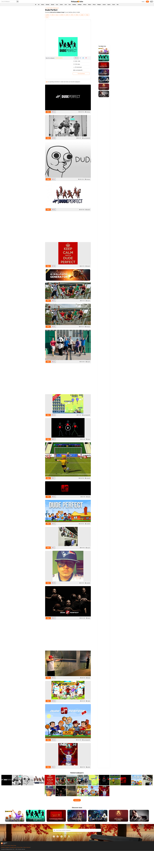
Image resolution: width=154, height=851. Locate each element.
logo (57, 14)
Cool (66, 4)
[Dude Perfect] (125, 780)
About (2, 845)
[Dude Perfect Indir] (93, 780)
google (82, 14)
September (73, 833)
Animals (47, 4)
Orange (77, 833)
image (87, 14)
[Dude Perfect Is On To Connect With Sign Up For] (61, 780)
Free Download (81, 73)
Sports (109, 4)
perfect (47, 14)
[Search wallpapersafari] (54, 830)
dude (53, 14)
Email (15, 845)
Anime (42, 4)
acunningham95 (78, 70)
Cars (57, 4)
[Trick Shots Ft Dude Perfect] (71, 791)
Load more (77, 800)
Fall (80, 833)
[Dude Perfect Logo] (28, 780)
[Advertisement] (68, 28)
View (48, 111)
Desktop (74, 4)
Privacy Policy (20, 847)
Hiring (12, 845)
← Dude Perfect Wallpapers (52, 8)
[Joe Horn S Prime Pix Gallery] (39, 780)
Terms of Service (26, 847)
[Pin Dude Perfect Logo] (104, 780)
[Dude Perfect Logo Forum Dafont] (6, 780)
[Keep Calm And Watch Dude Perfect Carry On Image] (104, 791)
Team (5, 845)
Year (118, 4)
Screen (104, 4)
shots (72, 14)
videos (77, 14)
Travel (113, 4)
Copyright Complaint (5, 847)
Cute (70, 4)
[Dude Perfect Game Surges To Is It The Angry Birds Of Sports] (136, 780)
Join (147, 1)
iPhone (84, 4)
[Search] (17, 1)
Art (38, 4)
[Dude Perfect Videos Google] (17, 780)
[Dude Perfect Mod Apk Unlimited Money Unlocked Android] (82, 791)
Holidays (79, 4)
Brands (52, 4)
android (61, 14)
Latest (143, 1)
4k (35, 4)
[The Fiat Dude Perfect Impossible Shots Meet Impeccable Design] (82, 780)
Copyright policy (13, 847)
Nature (89, 4)
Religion (99, 4)
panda (67, 14)
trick (47, 17)
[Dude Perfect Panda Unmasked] (50, 791)
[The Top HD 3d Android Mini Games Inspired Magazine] (93, 791)
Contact (8, 845)
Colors (61, 4)
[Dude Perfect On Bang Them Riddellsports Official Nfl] (147, 780)
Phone (94, 4)
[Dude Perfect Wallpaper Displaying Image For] (115, 780)
